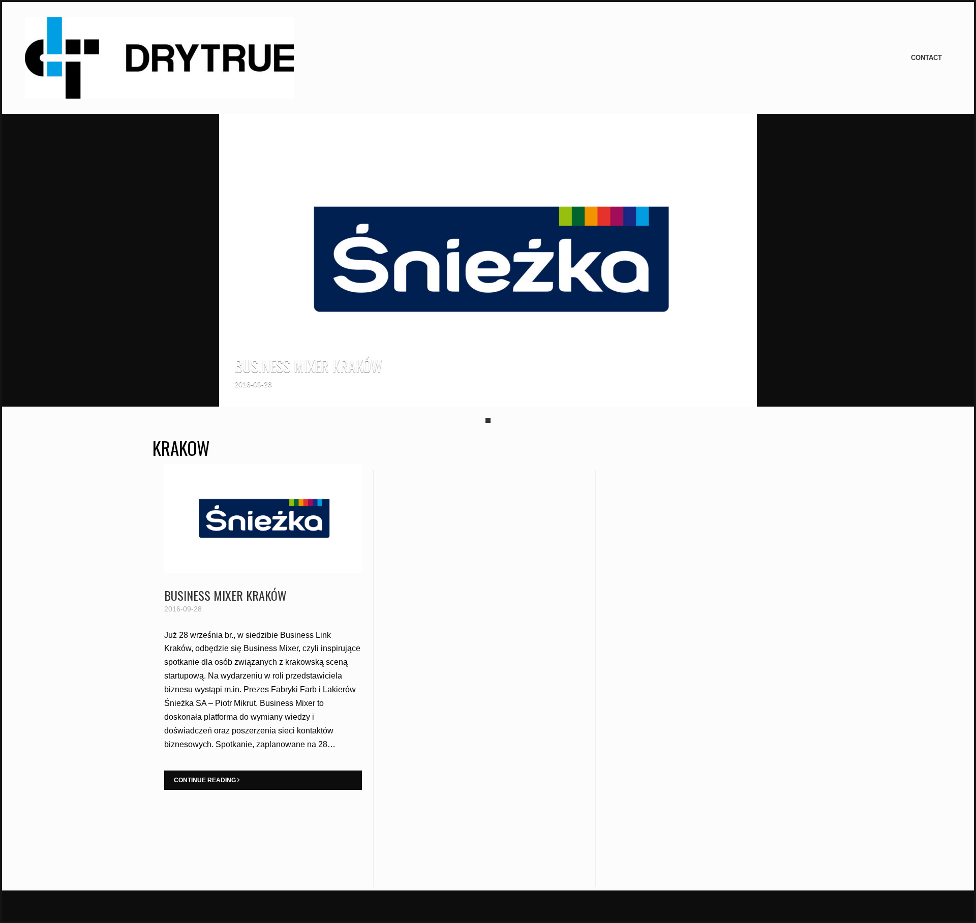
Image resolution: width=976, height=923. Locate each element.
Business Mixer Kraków (308, 365)
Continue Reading (205, 780)
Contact (926, 57)
